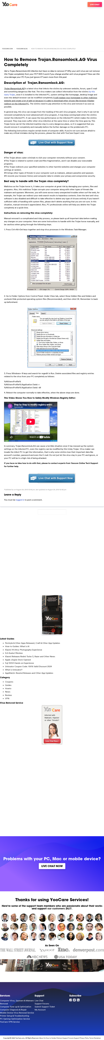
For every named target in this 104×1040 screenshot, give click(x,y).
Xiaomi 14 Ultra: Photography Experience (23, 649)
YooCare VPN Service (10, 1022)
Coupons (9, 681)
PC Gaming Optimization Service (15, 1018)
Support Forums (42, 1003)
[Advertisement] (52, 26)
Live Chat (94, 4)
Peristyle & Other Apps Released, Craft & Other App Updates (32, 643)
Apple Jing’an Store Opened (18, 659)
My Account (40, 1009)
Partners (59, 1038)
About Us (42, 1038)
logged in (20, 500)
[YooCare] (9, 5)
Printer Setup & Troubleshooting (14, 1015)
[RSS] (78, 1000)
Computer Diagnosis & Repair (13, 1009)
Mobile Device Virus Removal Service (17, 1012)
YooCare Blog (21, 49)
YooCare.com (7, 49)
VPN (7, 698)
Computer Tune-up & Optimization (15, 1006)
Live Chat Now (52, 866)
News (7, 691)
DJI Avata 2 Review (14, 653)
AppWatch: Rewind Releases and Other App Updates (29, 673)
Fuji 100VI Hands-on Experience (19, 663)
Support (76, 1038)
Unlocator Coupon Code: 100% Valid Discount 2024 (28, 666)
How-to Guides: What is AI (17, 646)
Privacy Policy (84, 1038)
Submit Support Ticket (45, 1006)
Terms (91, 1038)
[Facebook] (71, 1000)
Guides (8, 685)
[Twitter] (74, 1000)
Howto (8, 688)
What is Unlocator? (13, 669)
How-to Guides (51, 1038)
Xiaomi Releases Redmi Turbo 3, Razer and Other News (30, 656)
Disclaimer (97, 1038)
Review (8, 695)
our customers (56, 908)
